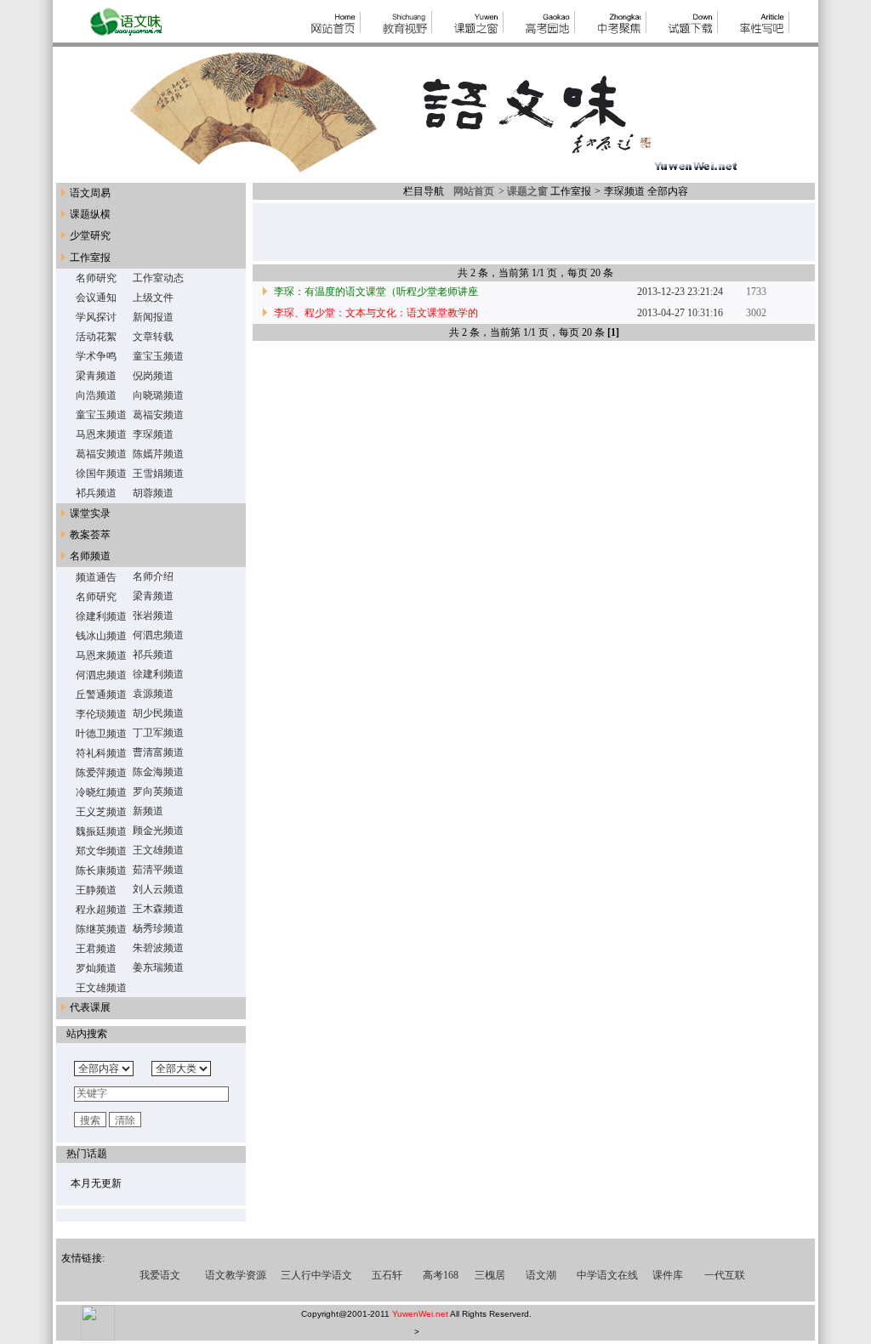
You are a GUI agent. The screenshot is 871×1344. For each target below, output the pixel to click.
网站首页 (471, 191)
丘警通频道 (101, 694)
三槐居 (490, 1275)
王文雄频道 (158, 850)
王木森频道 (158, 909)
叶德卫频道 (101, 734)
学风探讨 (96, 317)
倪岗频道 (153, 376)
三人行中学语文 (316, 1275)
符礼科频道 (101, 753)
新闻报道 (153, 317)
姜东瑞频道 (158, 967)
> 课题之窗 (522, 191)
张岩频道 (153, 615)
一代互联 (724, 1275)
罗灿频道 (96, 968)
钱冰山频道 (101, 636)
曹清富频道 (158, 752)
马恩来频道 (101, 434)
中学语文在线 (607, 1275)
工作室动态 (158, 278)
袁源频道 (153, 694)
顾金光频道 (158, 830)
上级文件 (153, 297)
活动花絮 (96, 337)
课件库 (667, 1275)
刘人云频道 (158, 889)
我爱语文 (159, 1275)
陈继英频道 (101, 929)
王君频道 (96, 949)
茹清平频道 (158, 870)
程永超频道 (101, 910)
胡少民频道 (158, 713)
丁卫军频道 (158, 733)
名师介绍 (153, 576)
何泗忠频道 (158, 635)
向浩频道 (96, 395)
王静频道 (96, 890)
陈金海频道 (158, 772)
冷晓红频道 (101, 792)
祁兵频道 (96, 493)
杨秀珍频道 (158, 928)
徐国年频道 (101, 473)
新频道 (148, 811)
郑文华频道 (101, 851)
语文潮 (541, 1275)
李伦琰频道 (101, 714)
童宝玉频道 (158, 356)
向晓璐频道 (158, 395)
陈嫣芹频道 (158, 454)
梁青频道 (96, 376)
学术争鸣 (96, 356)
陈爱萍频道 (101, 773)
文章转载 (153, 337)
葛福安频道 (158, 415)
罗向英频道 (158, 791)
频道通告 (96, 577)
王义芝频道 (101, 812)
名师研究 (96, 278)
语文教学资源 (235, 1275)
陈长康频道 (101, 870)
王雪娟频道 (158, 473)
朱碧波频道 (158, 948)
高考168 (440, 1275)
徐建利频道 (101, 616)
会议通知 (96, 297)
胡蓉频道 (153, 493)
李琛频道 (153, 434)
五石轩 (387, 1275)
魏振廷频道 (101, 831)
